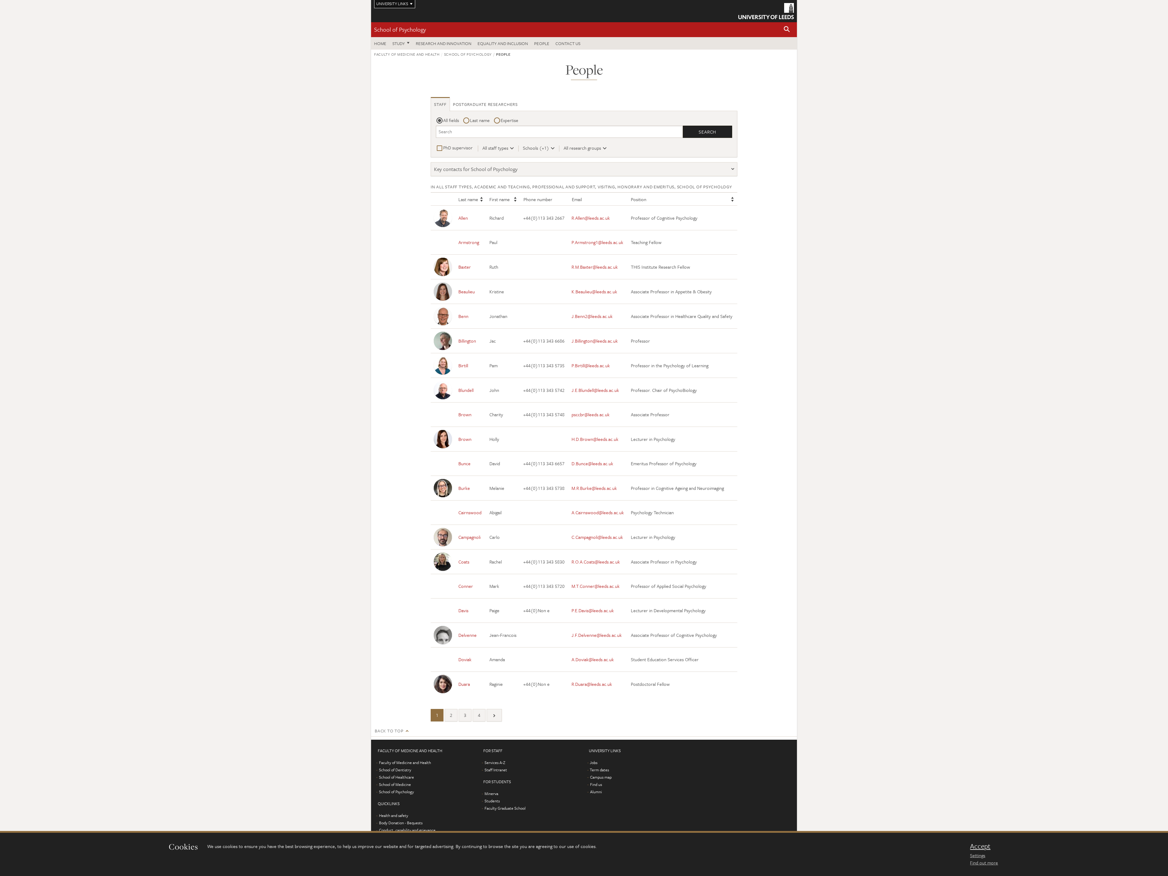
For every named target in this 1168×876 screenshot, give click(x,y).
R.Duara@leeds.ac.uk (592, 684)
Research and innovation (443, 43)
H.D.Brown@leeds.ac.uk (595, 439)
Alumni (596, 792)
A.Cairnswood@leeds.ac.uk (598, 512)
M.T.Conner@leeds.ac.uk (596, 586)
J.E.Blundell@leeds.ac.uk (595, 390)
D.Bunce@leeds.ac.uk (592, 463)
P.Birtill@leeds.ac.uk (591, 365)
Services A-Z (495, 762)
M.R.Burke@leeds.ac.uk (594, 488)
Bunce (464, 463)
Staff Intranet (496, 770)
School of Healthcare (396, 777)
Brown (464, 414)
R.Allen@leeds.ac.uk (591, 218)
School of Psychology (400, 29)
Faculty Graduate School (505, 808)
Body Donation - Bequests (400, 823)
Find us (596, 784)
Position (638, 199)
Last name (480, 120)
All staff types (495, 148)
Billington (467, 340)
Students (492, 801)
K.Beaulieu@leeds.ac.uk (594, 291)
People (541, 43)
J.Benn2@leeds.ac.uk (592, 316)
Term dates (599, 770)
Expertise (509, 120)
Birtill (463, 365)
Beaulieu (466, 291)
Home (380, 43)
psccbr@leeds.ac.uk (591, 414)
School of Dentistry (395, 770)
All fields (451, 120)
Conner (465, 586)
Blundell (466, 390)
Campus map (601, 777)
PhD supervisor (458, 147)
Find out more (984, 862)
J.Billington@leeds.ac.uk (595, 340)
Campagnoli (469, 537)
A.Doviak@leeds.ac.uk (593, 659)
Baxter (464, 266)
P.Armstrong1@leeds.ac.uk (597, 242)
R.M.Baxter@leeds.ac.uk (595, 266)
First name (499, 199)
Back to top (389, 731)
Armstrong (468, 242)
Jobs (593, 762)
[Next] (494, 715)
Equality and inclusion (503, 43)
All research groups (582, 148)
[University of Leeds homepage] (766, 11)
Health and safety (393, 815)
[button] (787, 29)
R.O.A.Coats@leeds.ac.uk (596, 561)
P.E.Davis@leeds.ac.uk (593, 610)
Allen (463, 218)
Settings (977, 855)
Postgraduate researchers (485, 104)
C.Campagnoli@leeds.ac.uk (597, 537)
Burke (464, 488)
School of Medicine (395, 784)
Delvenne (467, 635)
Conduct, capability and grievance (407, 830)
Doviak (464, 659)
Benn (463, 316)
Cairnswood (469, 512)
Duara (464, 684)
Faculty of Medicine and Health (407, 54)
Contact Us (567, 43)
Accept (980, 846)
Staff (440, 104)
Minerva (491, 793)
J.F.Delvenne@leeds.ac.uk (597, 635)
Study (398, 43)
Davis (463, 610)
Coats (463, 561)
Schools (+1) (536, 148)
